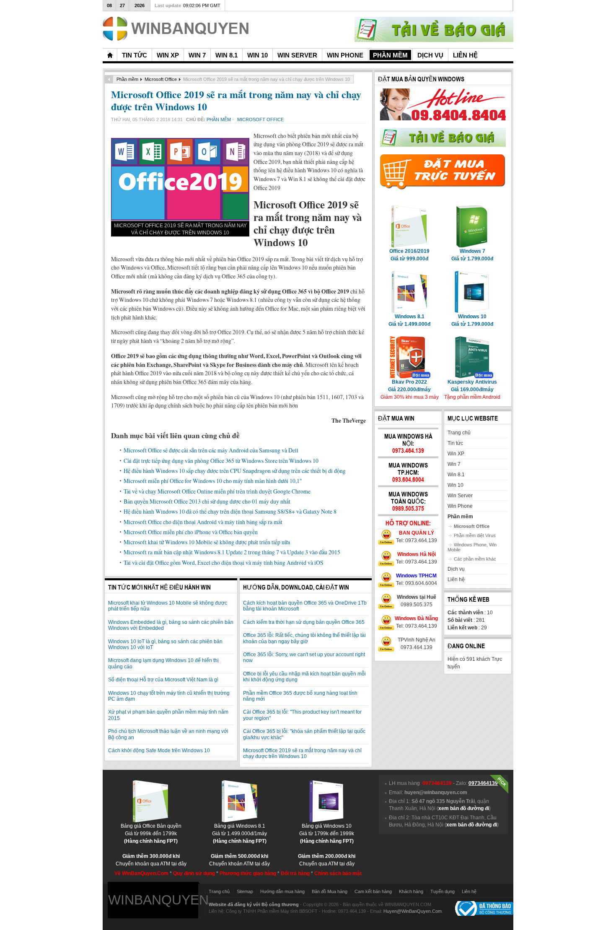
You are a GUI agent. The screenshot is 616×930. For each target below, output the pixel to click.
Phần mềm (127, 79)
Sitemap (245, 891)
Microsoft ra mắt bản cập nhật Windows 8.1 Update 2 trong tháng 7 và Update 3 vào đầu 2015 (232, 552)
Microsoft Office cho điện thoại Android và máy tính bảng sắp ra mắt (203, 522)
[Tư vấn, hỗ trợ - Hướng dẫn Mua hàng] (443, 119)
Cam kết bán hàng (373, 891)
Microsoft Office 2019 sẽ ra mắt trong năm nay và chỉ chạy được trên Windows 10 (236, 100)
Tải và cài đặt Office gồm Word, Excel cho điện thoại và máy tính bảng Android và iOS (224, 562)
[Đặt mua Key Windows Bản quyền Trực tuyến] (443, 188)
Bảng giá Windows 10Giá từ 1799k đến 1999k (326, 833)
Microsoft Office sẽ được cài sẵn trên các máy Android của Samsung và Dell (211, 450)
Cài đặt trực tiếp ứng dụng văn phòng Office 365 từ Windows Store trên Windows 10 (221, 461)
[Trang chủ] (110, 55)
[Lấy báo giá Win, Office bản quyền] (443, 145)
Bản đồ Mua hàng (329, 891)
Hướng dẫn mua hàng (282, 891)
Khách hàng (411, 891)
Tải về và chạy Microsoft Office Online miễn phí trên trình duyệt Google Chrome (217, 491)
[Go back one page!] (109, 79)
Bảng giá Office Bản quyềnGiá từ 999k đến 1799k (151, 833)
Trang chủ (219, 891)
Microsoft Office (161, 79)
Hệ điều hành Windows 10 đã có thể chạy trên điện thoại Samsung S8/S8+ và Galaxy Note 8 (230, 511)
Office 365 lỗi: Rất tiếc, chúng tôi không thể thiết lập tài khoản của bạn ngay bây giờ (304, 638)
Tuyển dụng (442, 891)
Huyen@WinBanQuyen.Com (412, 911)
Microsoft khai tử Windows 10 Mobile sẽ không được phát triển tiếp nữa (207, 542)
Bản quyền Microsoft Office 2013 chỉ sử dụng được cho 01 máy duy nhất (207, 501)
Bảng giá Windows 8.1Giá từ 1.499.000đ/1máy (239, 833)
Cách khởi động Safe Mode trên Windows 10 (159, 750)
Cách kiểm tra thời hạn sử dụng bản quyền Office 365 (304, 622)
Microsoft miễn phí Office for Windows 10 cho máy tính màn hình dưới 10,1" (213, 481)
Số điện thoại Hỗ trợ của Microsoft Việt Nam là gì (163, 680)
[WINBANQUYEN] (176, 29)
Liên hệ (469, 891)
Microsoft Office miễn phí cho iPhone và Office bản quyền (191, 532)
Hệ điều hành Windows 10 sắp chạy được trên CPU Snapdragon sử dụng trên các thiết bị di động (235, 471)
